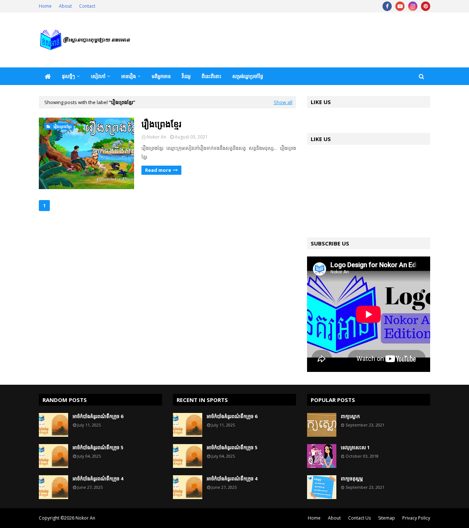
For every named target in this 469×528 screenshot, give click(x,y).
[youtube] (400, 6)
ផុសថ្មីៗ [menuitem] (68, 76)
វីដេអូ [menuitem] (186, 76)
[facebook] (387, 6)
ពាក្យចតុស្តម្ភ (352, 478)
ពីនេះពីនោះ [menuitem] (211, 76)
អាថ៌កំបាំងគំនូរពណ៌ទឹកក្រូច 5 (98, 447)
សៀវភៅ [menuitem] (98, 76)
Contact (87, 6)
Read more (158, 170)
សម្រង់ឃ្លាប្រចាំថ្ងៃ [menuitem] (247, 76)
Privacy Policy (416, 518)
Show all (283, 102)
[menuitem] (47, 76)
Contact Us (359, 518)
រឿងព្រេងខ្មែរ (161, 124)
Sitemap (386, 518)
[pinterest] (425, 6)
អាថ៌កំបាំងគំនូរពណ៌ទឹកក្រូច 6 (98, 416)
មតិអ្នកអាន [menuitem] (161, 76)
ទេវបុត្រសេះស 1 (355, 447)
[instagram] (412, 6)
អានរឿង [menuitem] (128, 76)
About (65, 6)
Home (45, 6)
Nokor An (156, 137)
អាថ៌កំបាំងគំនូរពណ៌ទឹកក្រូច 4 (98, 478)
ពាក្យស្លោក (350, 416)
